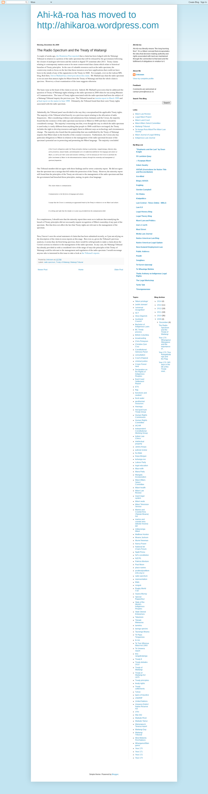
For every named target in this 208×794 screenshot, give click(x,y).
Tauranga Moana (142, 632)
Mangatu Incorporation (140, 476)
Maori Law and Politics (145, 221)
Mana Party (140, 472)
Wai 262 (138, 715)
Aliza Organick (141, 316)
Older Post (118, 270)
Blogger (115, 774)
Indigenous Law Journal (145, 138)
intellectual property (139, 442)
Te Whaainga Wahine (145, 269)
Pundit (139, 256)
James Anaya (140, 447)
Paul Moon (139, 565)
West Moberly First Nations (140, 739)
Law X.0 (139, 207)
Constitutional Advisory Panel (141, 351)
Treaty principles (142, 680)
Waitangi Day (140, 729)
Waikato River (141, 718)
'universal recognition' (140, 309)
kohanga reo (140, 459)
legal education (141, 465)
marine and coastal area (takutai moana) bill (141, 522)
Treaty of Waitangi (62, 262)
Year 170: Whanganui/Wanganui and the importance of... (165, 343)
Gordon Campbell (143, 190)
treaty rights (140, 683)
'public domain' (141, 304)
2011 (159, 312)
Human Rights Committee (141, 421)
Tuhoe (138, 692)
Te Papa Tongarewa (140, 636)
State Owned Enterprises (140, 613)
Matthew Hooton (142, 534)
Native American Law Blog (147, 238)
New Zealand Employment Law (149, 247)
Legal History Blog (144, 212)
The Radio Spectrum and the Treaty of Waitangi (164, 329)
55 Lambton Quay (143, 156)
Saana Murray (141, 594)
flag (136, 390)
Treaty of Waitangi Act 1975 (140, 675)
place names (140, 568)
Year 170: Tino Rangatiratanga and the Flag (165, 355)
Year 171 (139, 752)
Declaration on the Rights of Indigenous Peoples (141, 373)
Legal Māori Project (143, 117)
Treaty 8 (138, 659)
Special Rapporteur (140, 598)
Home (80, 270)
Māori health (140, 488)
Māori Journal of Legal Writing (147, 135)
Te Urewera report (140, 649)
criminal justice (141, 361)
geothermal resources (140, 402)
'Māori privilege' (141, 301)
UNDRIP (138, 698)
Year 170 (139, 748)
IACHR (138, 426)
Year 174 (139, 758)
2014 (159, 301)
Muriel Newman (141, 540)
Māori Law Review (143, 114)
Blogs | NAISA (142, 181)
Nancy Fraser (140, 544)
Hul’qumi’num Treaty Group (141, 411)
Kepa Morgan (140, 456)
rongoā (138, 585)
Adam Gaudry (142, 165)
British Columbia (142, 335)
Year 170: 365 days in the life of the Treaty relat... (164, 366)
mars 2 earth (141, 225)
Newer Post (42, 270)
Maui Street (141, 229)
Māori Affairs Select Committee (147, 123)
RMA (137, 582)
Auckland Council (139, 320)
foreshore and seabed (141, 394)
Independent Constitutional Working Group (141, 431)
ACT (137, 313)
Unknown (140, 75)
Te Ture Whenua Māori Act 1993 (142, 644)
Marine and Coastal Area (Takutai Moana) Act (142, 513)
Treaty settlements (140, 688)
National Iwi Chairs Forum (140, 548)
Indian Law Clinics (139, 437)
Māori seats (140, 501)
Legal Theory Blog (144, 216)
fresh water (139, 398)
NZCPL (138, 558)
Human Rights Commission (141, 416)
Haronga (139, 407)
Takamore (139, 617)
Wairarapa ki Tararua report (141, 725)
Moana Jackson (141, 537)
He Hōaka (140, 194)
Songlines (140, 260)
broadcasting (140, 338)
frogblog (139, 185)
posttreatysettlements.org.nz (142, 572)
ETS (137, 387)
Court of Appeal (141, 358)
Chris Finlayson (141, 341)
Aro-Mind (140, 176)
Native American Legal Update (149, 243)
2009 (159, 319)
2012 (159, 308)
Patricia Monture (142, 561)
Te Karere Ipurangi (144, 265)
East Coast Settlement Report (139, 381)
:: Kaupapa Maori (143, 161)
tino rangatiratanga (141, 655)
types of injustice (142, 695)
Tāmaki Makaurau (139, 621)
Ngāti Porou (140, 552)
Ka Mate (138, 453)
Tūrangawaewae (143, 289)
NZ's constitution (142, 555)
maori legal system (140, 497)
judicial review (141, 450)
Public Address (142, 251)
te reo (137, 640)
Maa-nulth (139, 469)
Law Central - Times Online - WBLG (151, 203)
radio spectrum (49, 262)
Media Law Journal (144, 234)
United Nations (141, 701)
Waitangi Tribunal (76, 262)
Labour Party (140, 462)
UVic (137, 712)
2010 (159, 316)
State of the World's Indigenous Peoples (140, 605)
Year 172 (139, 755)
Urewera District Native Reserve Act (141, 706)
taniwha (138, 625)
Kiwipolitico (141, 198)
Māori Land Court (142, 120)
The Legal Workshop (145, 280)
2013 (159, 305)
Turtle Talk (140, 285)
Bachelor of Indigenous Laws (142, 325)
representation (141, 579)
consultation (140, 355)
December (163, 322)
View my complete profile (143, 79)
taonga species (141, 629)
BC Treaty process (139, 331)
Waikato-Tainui (141, 721)
